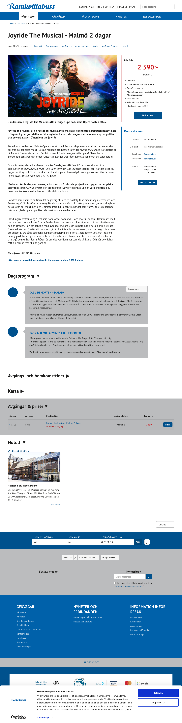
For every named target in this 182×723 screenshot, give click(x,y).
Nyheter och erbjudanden (85, 609)
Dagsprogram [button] (52, 46)
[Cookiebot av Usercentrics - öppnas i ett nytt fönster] (18, 717)
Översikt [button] (38, 46)
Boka (167, 424)
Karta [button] (95, 46)
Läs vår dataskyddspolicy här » (128, 586)
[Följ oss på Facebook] (45, 578)
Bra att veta (136, 617)
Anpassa (156, 702)
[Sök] (172, 6)
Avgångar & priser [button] (110, 46)
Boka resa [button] (147, 115)
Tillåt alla (158, 693)
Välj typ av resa (43, 536)
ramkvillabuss (150, 158)
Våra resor (21, 612)
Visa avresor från (113, 536)
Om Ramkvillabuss (25, 620)
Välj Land (74, 536)
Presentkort (22, 642)
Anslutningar (136, 625)
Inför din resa (105, 6)
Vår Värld (20, 616)
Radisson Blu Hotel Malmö (23, 485)
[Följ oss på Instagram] (51, 578)
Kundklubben (22, 625)
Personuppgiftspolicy (140, 630)
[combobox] (49, 542)
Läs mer (55, 504)
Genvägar (25, 606)
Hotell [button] (125, 46)
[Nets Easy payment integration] (121, 683)
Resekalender (147, 541)
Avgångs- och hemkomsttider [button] (75, 46)
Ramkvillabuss (150, 154)
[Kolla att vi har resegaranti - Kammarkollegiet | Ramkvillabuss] (49, 683)
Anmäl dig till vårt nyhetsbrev (87, 617)
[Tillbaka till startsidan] (31, 6)
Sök (138, 542)
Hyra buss (21, 638)
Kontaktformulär (148, 182)
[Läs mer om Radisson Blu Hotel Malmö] (34, 467)
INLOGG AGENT (91, 662)
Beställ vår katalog (82, 621)
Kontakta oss (86, 6)
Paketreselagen (137, 634)
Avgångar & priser (25, 406)
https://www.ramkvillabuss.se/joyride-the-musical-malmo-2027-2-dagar (45, 260)
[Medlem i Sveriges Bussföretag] (80, 684)
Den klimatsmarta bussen (28, 629)
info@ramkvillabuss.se (153, 146)
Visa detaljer (43, 717)
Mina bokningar (126, 6)
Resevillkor (135, 621)
